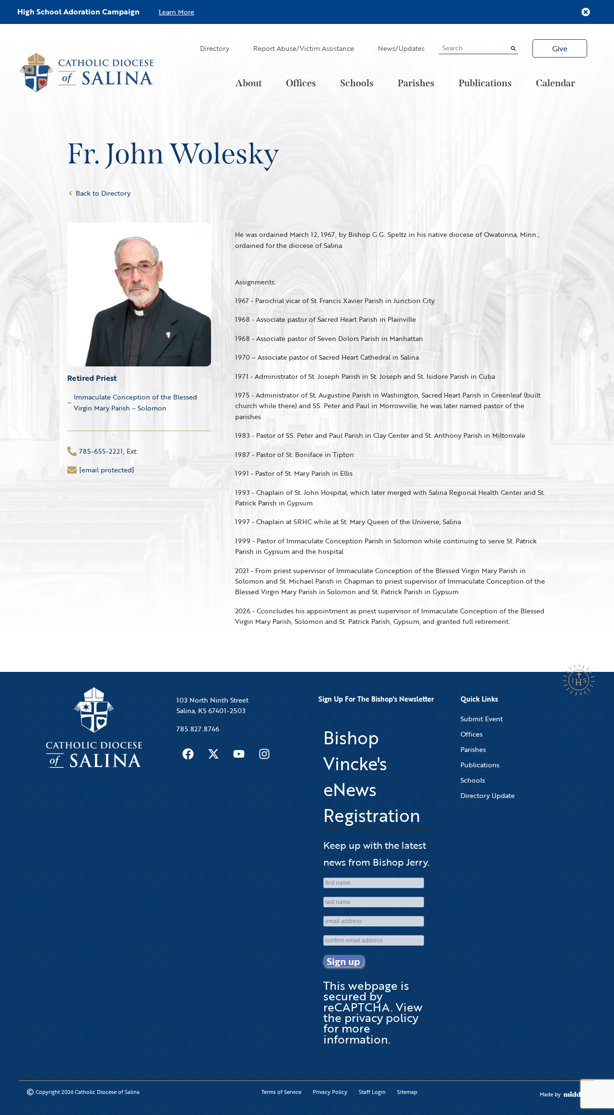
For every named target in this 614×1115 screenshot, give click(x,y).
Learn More (176, 12)
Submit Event (481, 719)
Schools (357, 83)
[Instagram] (264, 753)
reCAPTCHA (356, 1006)
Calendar (555, 83)
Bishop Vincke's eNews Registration (371, 776)
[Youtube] (238, 753)
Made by (550, 1094)
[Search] (513, 48)
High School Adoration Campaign (78, 11)
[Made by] (575, 1094)
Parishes (416, 83)
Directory (214, 48)
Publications (485, 83)
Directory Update (487, 795)
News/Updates (401, 48)
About (249, 83)
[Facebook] (188, 753)
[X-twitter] (213, 753)
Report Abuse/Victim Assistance (303, 48)
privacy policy (381, 1017)
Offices (301, 83)
